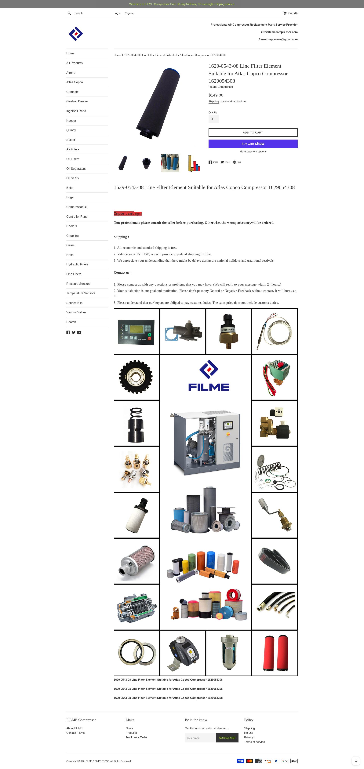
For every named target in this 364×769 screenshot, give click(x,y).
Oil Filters (72, 159)
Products (131, 732)
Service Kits (74, 302)
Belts (69, 187)
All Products (74, 63)
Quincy (71, 130)
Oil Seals (72, 178)
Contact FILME (75, 732)
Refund (248, 732)
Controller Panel (77, 216)
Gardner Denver (77, 101)
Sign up (129, 13)
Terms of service (254, 741)
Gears (70, 245)
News (129, 728)
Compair (72, 91)
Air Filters (72, 149)
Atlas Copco (74, 82)
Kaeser (71, 120)
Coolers (71, 226)
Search (71, 322)
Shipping (214, 101)
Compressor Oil (76, 207)
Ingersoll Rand (76, 111)
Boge (70, 197)
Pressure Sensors (78, 283)
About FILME (74, 728)
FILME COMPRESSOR (97, 761)
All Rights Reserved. (120, 761)
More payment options (253, 151)
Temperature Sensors (80, 293)
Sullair (70, 139)
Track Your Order (136, 737)
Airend (70, 72)
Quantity (213, 112)
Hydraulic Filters (77, 264)
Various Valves (76, 312)
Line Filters (73, 274)
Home (70, 53)
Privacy (249, 737)
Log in (117, 13)
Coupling (72, 235)
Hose (70, 255)
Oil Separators (76, 168)
